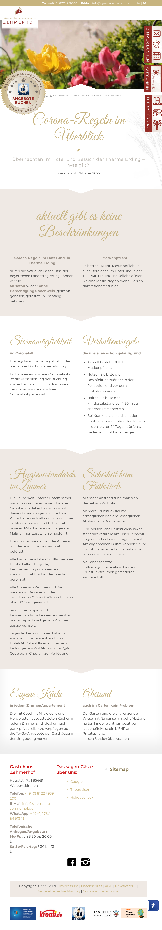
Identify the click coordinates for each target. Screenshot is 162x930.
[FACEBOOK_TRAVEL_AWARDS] (134, 913)
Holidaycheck (81, 797)
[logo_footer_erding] (78, 913)
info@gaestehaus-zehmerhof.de (116, 3)
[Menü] (141, 13)
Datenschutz (91, 886)
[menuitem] (141, 13)
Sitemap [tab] (119, 769)
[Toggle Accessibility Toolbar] (153, 905)
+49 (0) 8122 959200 (62, 3)
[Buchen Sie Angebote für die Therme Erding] (23, 93)
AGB (108, 886)
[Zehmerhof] (20, 17)
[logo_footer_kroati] (51, 913)
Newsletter (124, 886)
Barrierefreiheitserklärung (58, 891)
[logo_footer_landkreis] (106, 913)
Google (76, 782)
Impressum (68, 886)
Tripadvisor (79, 789)
